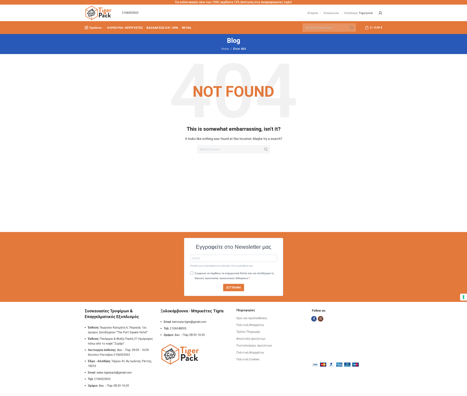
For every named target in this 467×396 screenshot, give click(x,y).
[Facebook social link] (314, 319)
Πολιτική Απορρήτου (250, 325)
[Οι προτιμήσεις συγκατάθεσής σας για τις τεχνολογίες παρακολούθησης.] (463, 297)
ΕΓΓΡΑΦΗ (233, 287)
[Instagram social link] (320, 319)
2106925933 (130, 13)
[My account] (380, 13)
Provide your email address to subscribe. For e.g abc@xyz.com (221, 266)
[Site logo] (99, 12)
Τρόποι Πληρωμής (248, 331)
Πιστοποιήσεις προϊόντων (254, 345)
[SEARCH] (351, 27)
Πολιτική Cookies (247, 359)
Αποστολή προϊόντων (251, 338)
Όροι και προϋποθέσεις (251, 318)
